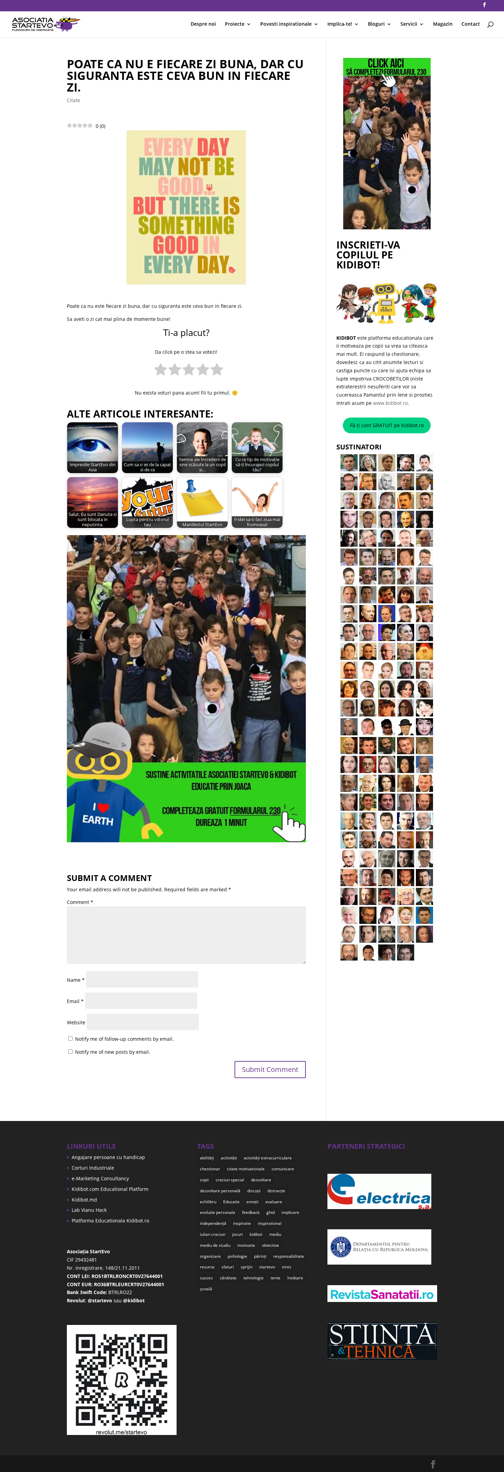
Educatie (231, 1202)
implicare (290, 1212)
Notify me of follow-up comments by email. (124, 1039)
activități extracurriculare (268, 1158)
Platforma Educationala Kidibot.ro (110, 1220)
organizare (210, 1256)
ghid (270, 1212)
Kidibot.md (84, 1199)
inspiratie (242, 1223)
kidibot (256, 1234)
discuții (254, 1191)
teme (275, 1278)
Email (75, 1001)
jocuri (237, 1234)
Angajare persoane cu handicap (108, 1157)
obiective (270, 1245)
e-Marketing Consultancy (100, 1178)
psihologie (237, 1256)
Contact (470, 24)
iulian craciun (212, 1234)
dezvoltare (261, 1180)
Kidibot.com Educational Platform (110, 1189)
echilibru (208, 1202)
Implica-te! (339, 24)
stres (286, 1267)
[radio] (160, 370)
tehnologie (253, 1278)
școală (206, 1289)
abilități (207, 1158)
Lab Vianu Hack (89, 1210)
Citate (73, 100)
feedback (251, 1212)
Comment (80, 902)
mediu (275, 1234)
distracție (276, 1191)
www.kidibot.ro (390, 403)
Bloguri (376, 24)
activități (229, 1158)
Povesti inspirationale (286, 24)
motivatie (246, 1245)
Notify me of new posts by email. (112, 1052)
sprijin (246, 1267)
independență (213, 1223)
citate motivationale (246, 1169)
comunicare (283, 1169)
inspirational (269, 1223)
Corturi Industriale (93, 1168)
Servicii (408, 24)
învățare (295, 1278)
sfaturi (227, 1267)
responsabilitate (288, 1256)
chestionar (210, 1169)
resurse (207, 1267)
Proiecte (234, 24)
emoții (253, 1202)
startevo (267, 1267)
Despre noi (203, 24)
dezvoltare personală (220, 1191)
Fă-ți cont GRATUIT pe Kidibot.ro (387, 425)
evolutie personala (217, 1212)
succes (206, 1278)
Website (76, 1022)
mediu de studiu (215, 1245)
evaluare (273, 1202)
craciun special (230, 1180)
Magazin (443, 24)
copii (204, 1180)
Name (76, 980)
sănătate (228, 1278)
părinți (260, 1256)
